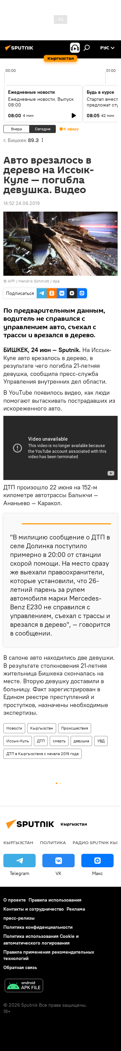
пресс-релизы (19, 918)
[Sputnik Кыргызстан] (20, 50)
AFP (11, 280)
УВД (101, 740)
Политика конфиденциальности (38, 927)
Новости (14, 728)
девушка (81, 740)
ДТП (41, 740)
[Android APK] (24, 986)
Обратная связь (20, 967)
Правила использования (55, 900)
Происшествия (74, 728)
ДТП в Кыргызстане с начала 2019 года (42, 753)
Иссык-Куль (17, 740)
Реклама (76, 909)
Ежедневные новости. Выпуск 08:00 (41, 102)
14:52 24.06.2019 (21, 203)
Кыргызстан (41, 728)
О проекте (14, 900)
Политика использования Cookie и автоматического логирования (41, 939)
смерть (59, 740)
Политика (53, 842)
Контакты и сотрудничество (33, 909)
